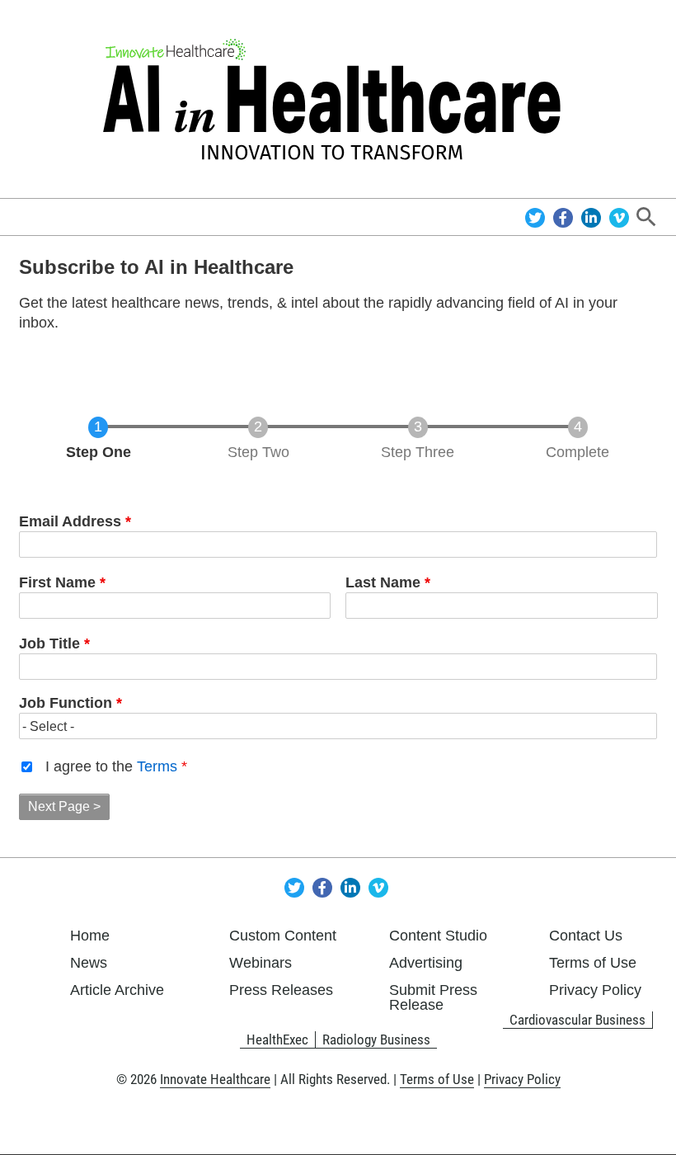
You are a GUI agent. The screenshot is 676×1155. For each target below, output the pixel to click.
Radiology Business (376, 1039)
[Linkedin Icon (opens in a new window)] (593, 216)
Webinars (260, 962)
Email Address (70, 521)
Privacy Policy (595, 990)
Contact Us (585, 935)
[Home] (338, 99)
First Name (57, 582)
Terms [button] (157, 766)
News (88, 962)
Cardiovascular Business (577, 1019)
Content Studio (438, 935)
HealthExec (277, 1039)
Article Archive (117, 990)
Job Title (49, 643)
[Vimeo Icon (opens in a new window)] (619, 216)
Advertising (425, 962)
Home (90, 935)
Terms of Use (592, 962)
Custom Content (282, 935)
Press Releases (281, 990)
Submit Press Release (433, 997)
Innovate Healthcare (215, 1079)
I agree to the (111, 766)
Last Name (382, 582)
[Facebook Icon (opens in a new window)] (565, 216)
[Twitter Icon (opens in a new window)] (537, 216)
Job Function (65, 703)
